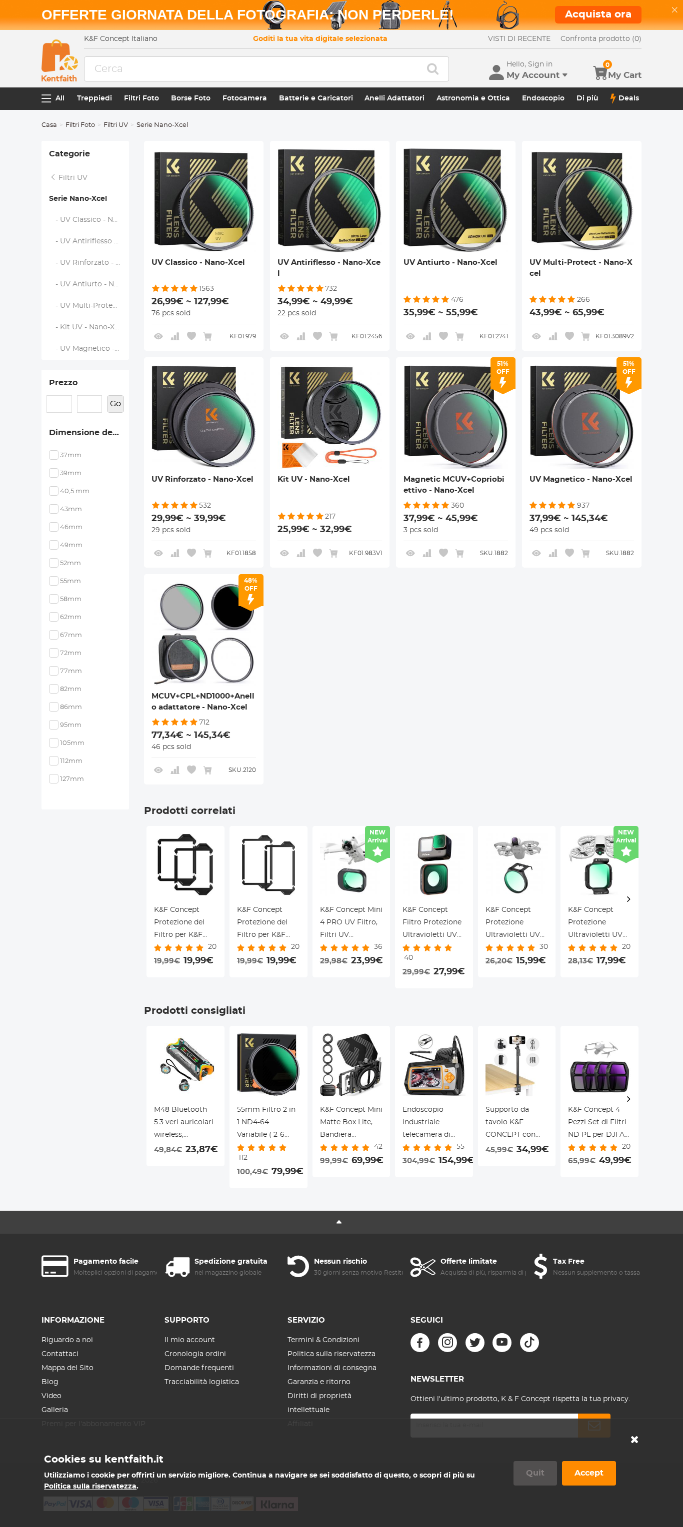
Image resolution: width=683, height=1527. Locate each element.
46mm (71, 527)
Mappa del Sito (68, 1368)
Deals (628, 98)
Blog (50, 1382)
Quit (535, 1473)
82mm (71, 689)
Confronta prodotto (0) (601, 38)
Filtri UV (116, 125)
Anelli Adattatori (394, 98)
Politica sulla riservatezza (332, 1354)
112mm (71, 761)
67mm (71, 635)
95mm (71, 725)
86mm (71, 707)
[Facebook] (420, 1342)
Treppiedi (94, 98)
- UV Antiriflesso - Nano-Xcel (89, 241)
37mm (71, 455)
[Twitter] (475, 1342)
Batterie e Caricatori (316, 98)
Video (52, 1396)
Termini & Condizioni (324, 1340)
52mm (70, 563)
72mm (71, 653)
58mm (71, 599)
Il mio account (189, 1340)
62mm (71, 617)
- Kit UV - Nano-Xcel (87, 327)
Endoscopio (543, 98)
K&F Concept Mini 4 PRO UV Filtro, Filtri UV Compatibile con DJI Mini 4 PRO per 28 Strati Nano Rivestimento (351, 923)
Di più (587, 98)
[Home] (60, 60)
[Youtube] (502, 1342)
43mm (71, 509)
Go (115, 404)
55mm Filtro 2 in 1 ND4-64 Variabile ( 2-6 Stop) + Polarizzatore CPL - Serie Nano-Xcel (268, 1123)
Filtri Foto (141, 98)
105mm (72, 743)
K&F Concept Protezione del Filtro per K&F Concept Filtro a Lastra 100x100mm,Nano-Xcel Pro (185, 923)
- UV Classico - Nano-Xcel (89, 219)
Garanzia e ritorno (319, 1382)
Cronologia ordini (195, 1354)
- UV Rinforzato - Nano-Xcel (89, 262)
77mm (71, 671)
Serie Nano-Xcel (78, 198)
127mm (72, 779)
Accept (589, 1473)
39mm (71, 473)
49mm (71, 545)
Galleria (55, 1410)
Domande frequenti (199, 1368)
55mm (70, 581)
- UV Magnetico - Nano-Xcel (89, 348)
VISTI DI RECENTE (519, 38)
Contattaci (60, 1354)
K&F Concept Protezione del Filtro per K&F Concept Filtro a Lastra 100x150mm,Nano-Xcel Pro (268, 923)
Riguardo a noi (67, 1340)
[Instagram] (447, 1342)
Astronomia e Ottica (473, 98)
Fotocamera (244, 98)
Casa (49, 125)
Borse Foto (190, 98)
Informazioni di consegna (332, 1368)
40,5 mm (75, 491)
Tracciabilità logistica (201, 1382)
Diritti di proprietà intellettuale (320, 1403)
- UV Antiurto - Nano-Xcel (89, 284)
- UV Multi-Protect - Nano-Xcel (89, 305)
